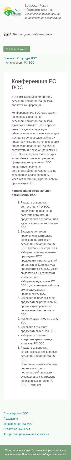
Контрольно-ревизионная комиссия (26, 434)
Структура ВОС (27, 58)
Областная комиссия (16, 429)
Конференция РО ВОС (17, 423)
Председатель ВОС (15, 413)
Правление (10, 418)
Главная (8, 58)
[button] (16, 49)
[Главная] (13, 12)
